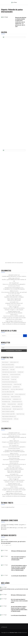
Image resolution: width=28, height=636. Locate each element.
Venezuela (5, 421)
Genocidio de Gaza (7, 384)
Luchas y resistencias (20, 394)
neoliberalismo (17, 399)
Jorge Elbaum (5, 389)
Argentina (5, 369)
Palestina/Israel (12, 404)
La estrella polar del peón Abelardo (14, 313)
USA (16, 418)
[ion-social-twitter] (7, 514)
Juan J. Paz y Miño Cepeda (8, 391)
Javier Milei (16, 386)
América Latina (14, 362)
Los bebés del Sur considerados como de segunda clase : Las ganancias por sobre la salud (20, 22)
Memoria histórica (6, 399)
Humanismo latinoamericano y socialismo (14, 297)
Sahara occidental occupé (8, 411)
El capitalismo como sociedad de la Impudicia (14, 289)
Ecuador (13, 379)
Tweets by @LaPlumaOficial (7, 507)
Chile (12, 369)
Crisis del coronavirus (15, 374)
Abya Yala (5, 362)
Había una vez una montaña (14, 300)
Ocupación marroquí (17, 401)
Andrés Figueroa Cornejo (7, 367)
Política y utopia (6, 406)
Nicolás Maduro (6, 401)
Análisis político (19, 367)
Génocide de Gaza (6, 386)
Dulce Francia (5, 379)
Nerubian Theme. (14, 632)
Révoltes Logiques (17, 409)
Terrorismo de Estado (7, 418)
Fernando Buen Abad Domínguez (9, 381)
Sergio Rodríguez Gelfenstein (9, 416)
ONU (4, 404)
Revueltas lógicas (6, 409)
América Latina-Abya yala (8, 364)
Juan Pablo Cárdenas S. (7, 394)
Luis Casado (5, 396)
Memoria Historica (15, 396)
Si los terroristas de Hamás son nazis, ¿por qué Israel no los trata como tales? (14, 589)
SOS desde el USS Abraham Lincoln (18, 551)
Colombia (20, 372)
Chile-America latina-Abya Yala (9, 372)
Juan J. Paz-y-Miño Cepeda (17, 389)
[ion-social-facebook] (3, 514)
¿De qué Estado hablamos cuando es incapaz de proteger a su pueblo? (19, 568)
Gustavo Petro (17, 384)
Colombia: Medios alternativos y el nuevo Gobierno (14, 276)
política (20, 404)
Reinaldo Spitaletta (16, 406)
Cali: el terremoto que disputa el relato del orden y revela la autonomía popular (18, 558)
